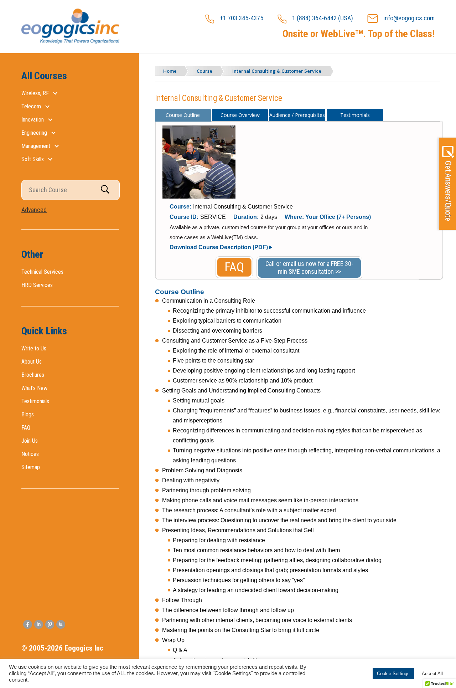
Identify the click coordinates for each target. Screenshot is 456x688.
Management (35, 146)
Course (204, 71)
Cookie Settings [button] (393, 673)
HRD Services (37, 285)
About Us (31, 361)
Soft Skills (32, 159)
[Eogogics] (70, 42)
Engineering (34, 132)
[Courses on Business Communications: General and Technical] (198, 197)
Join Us (29, 440)
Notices (30, 454)
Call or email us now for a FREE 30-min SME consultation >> (309, 267)
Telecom (31, 106)
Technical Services (42, 271)
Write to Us (33, 348)
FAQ (25, 427)
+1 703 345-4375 (241, 18)
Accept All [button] (432, 673)
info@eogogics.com (409, 18)
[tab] (183, 115)
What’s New (34, 388)
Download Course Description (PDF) (219, 247)
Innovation (32, 119)
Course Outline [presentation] (183, 115)
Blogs (27, 414)
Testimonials (35, 401)
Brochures (32, 374)
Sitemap (30, 467)
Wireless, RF (35, 93)
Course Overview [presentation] (240, 115)
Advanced (34, 210)
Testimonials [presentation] (355, 115)
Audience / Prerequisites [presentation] (297, 115)
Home (170, 71)
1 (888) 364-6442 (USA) (322, 18)
